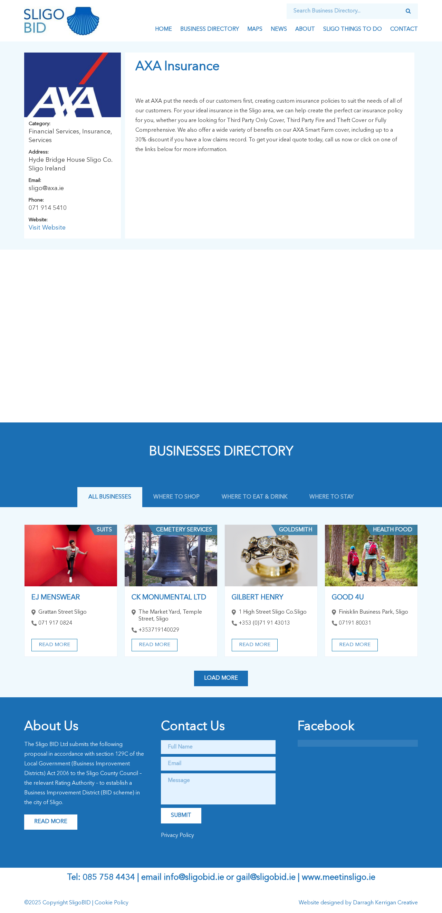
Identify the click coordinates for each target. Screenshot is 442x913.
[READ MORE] (71, 556)
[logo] (63, 21)
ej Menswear (55, 597)
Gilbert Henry (257, 597)
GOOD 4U (348, 597)
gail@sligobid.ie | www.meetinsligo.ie (305, 878)
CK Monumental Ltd (169, 597)
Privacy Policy (177, 835)
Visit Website (47, 228)
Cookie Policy (111, 903)
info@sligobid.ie (194, 878)
